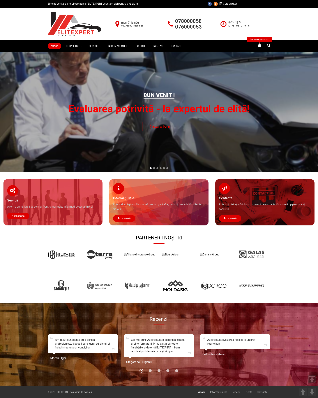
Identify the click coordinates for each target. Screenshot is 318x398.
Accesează (18, 215)
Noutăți (158, 46)
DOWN (312, 392)
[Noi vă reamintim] (259, 45)
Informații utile (118, 46)
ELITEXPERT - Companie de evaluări (74, 392)
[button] (151, 168)
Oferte (141, 46)
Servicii (93, 46)
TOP (312, 379)
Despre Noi (72, 46)
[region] (159, 113)
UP (303, 392)
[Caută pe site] (268, 45)
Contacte (177, 46)
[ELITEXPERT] (74, 23)
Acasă (54, 46)
